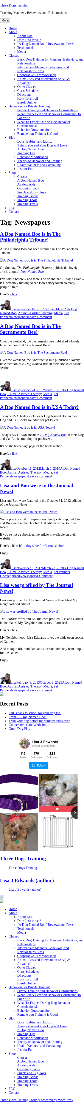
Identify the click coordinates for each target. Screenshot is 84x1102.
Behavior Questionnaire (33, 130)
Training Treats (27, 204)
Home (13, 28)
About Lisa (25, 36)
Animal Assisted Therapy (35, 313)
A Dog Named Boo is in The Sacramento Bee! (30, 329)
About (13, 32)
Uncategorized (10, 576)
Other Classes (26, 87)
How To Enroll (27, 98)
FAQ (12, 208)
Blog (12, 137)
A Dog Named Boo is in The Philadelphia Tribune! (30, 237)
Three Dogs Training (14, 5)
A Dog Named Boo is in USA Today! (39, 407)
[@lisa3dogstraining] (24, 743)
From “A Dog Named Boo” (28, 717)
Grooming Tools (28, 188)
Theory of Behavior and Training (39, 161)
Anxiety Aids (26, 184)
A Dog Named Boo (30, 149)
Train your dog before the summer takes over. (39, 721)
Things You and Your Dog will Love (42, 145)
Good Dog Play (19, 728)
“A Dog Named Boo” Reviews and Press (45, 44)
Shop (12, 172)
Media (21, 51)
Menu (5, 20)
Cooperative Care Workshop (36, 75)
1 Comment (45, 576)
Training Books (27, 196)
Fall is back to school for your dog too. (35, 713)
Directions (24, 94)
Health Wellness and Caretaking (39, 165)
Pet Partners (62, 572)
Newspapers (19, 317)
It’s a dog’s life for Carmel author (41, 546)
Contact (14, 212)
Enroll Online (26, 102)
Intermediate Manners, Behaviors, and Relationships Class (43, 69)
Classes (14, 55)
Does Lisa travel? (29, 40)
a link (13, 294)
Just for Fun (25, 169)
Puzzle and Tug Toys (31, 192)
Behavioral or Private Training (29, 106)
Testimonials (25, 47)
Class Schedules (28, 90)
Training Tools (27, 200)
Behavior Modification (32, 157)
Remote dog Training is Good (37, 133)
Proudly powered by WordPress (51, 1100)
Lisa (13, 309)
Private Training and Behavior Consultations (47, 110)
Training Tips (26, 153)
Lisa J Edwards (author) (27, 880)
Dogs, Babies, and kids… (34, 141)
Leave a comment (40, 317)
